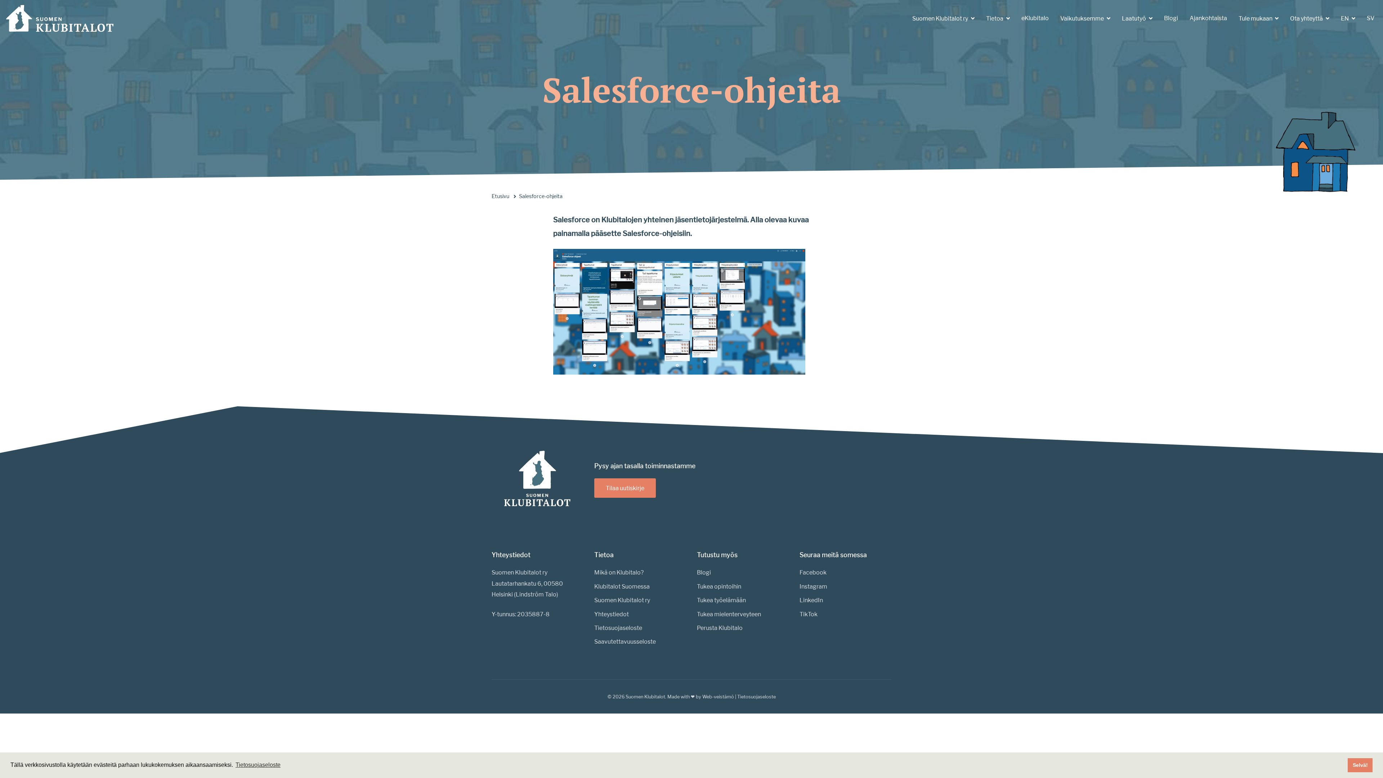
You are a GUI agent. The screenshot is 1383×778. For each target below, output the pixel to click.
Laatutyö (1134, 18)
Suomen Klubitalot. (646, 696)
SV (1370, 18)
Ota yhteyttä (1307, 18)
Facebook (813, 572)
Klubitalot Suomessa (622, 586)
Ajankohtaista (1208, 18)
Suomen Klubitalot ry (940, 18)
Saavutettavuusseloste (625, 641)
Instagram (813, 586)
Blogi (1171, 18)
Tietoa (995, 18)
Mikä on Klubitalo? (619, 572)
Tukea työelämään (721, 600)
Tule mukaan (1256, 18)
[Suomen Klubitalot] (60, 18)
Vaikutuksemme (1082, 18)
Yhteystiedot (611, 614)
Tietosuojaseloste (618, 628)
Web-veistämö (718, 696)
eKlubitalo (1035, 18)
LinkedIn (811, 600)
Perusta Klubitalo (720, 628)
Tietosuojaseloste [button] (258, 765)
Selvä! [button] (1360, 765)
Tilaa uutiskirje (625, 488)
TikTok (809, 614)
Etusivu (500, 196)
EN (1345, 18)
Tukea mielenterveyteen (729, 614)
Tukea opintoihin (719, 586)
